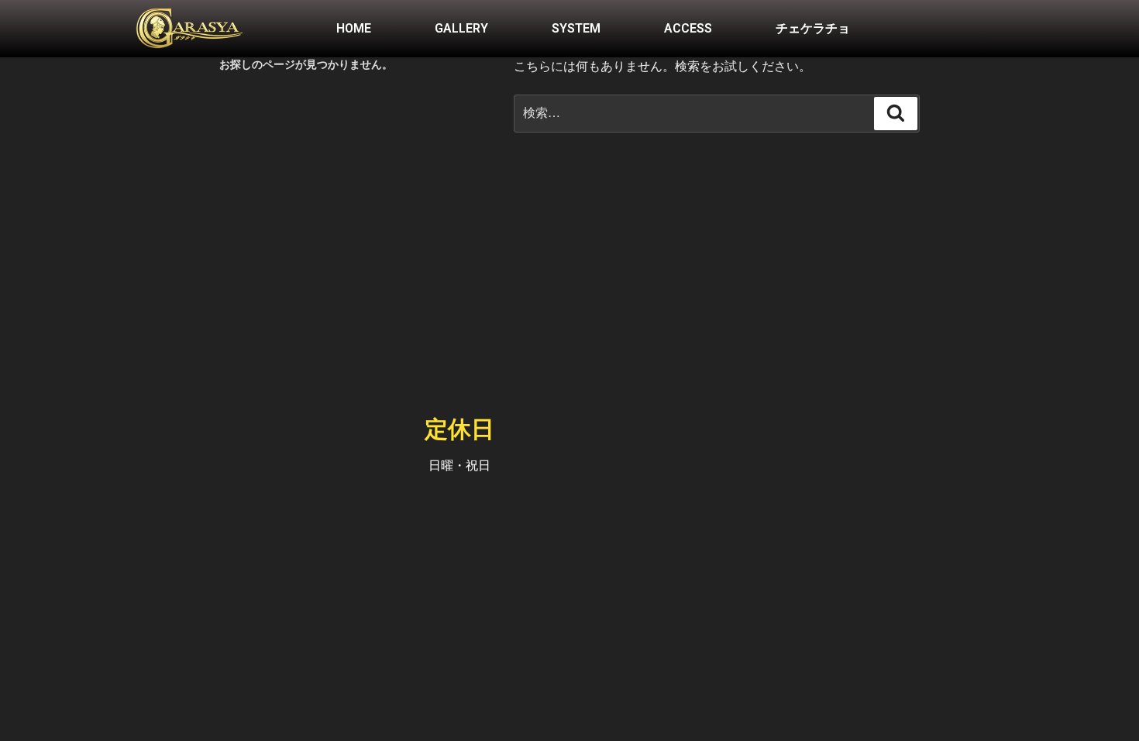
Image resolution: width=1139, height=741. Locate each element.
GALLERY (461, 28)
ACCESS (688, 28)
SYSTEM (576, 28)
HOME (353, 28)
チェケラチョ (813, 28)
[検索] (895, 113)
